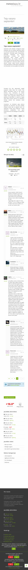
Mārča (9, 210)
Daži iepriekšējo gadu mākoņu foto (14, 170)
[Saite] (14, 162)
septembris (15, 36)
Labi (14, 548)
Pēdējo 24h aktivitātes (9, 538)
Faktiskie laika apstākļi (9, 536)
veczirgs (11, 416)
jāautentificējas (15, 385)
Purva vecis (13, 350)
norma (18, 36)
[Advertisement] (14, 10)
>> (22, 378)
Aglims (10, 277)
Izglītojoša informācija (9, 458)
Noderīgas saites (8, 541)
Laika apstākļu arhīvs (9, 539)
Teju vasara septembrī (12, 46)
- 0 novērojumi (18, 277)
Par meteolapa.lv (8, 460)
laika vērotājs (13, 232)
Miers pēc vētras (9, 414)
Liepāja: (8, 427)
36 (16, 38)
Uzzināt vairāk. (21, 546)
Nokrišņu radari (8, 534)
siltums (11, 36)
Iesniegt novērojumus (9, 397)
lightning (12, 321)
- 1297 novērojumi (18, 210)
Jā (16, 557)
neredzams (13, 261)
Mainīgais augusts (8, 446)
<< (9, 378)
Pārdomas (7, 462)
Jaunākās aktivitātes (10, 411)
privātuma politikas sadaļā (14, 568)
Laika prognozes (9, 38)
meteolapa (21, 38)
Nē (10, 557)
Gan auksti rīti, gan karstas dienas (12, 449)
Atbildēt (5, 191)
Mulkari (10, 186)
